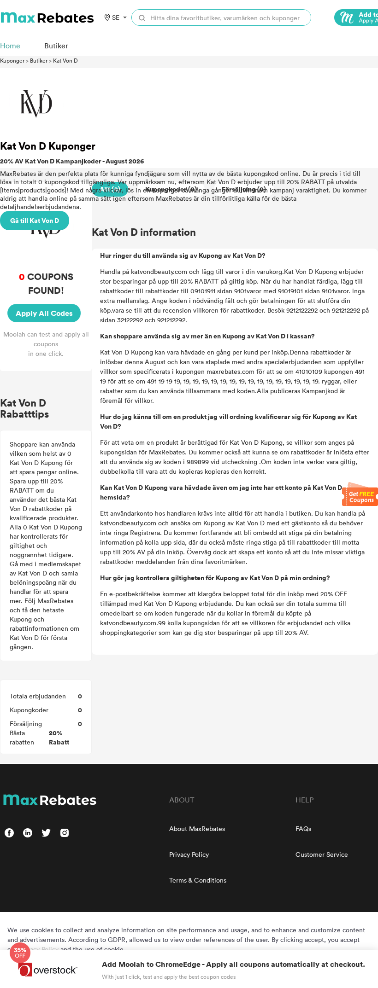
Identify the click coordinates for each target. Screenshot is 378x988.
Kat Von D (65, 60)
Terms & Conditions (197, 880)
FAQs (303, 828)
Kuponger (12, 60)
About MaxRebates (197, 828)
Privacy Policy (189, 854)
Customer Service (321, 854)
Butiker (38, 60)
